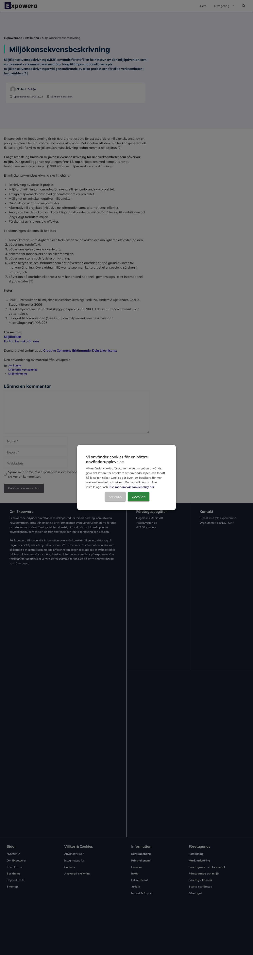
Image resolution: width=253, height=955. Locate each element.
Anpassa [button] (115, 497)
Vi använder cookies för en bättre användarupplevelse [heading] (117, 459)
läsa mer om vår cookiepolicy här (131, 487)
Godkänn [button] (138, 497)
